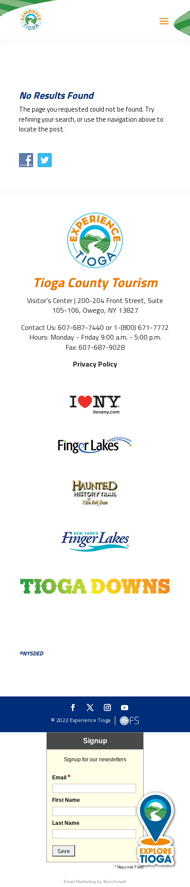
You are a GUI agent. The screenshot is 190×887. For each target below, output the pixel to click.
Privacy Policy (95, 364)
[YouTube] (124, 708)
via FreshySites (129, 720)
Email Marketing (80, 881)
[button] (164, 27)
